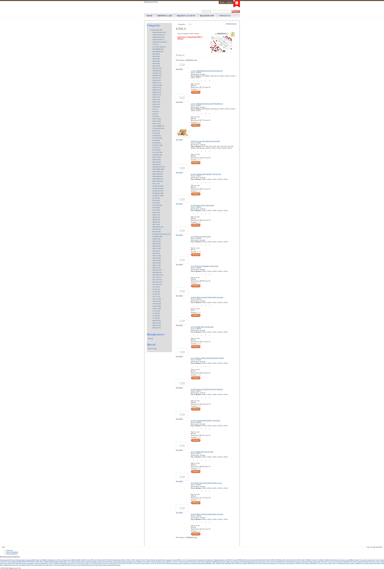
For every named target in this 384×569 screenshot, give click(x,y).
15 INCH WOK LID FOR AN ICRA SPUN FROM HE (207, 389)
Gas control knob (36, 565)
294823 (56, 561)
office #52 (15, 563)
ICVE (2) (155, 114)
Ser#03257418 (216, 561)
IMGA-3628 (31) (157, 174)
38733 (104, 560)
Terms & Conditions (12, 552)
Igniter (272, 563)
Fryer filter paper (47, 565)
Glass (100, 560)
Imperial (150, 338)
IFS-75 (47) (156, 147)
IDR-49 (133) (156, 121)
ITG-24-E (81, 563)
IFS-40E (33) (156, 135)
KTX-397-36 (74, 563)
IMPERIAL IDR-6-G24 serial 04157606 (288, 560)
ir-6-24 (136, 563)
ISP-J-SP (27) (156, 277)
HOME (149, 15)
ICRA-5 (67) (156, 107)
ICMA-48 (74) (156, 90)
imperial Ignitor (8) (158, 37)
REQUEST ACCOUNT (186, 15)
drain (79, 565)
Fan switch (363, 560)
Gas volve (15, 565)
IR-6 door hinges (144, 563)
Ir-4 (151, 563)
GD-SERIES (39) (157, 51)
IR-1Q (154, 563)
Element (12, 560)
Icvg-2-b (320, 563)
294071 (128, 560)
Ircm (109, 563)
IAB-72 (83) (156, 66)
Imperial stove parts (176, 563)
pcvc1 (334, 561)
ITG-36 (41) (156, 289)
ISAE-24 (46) (156, 239)
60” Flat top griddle (10, 561)
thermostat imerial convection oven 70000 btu (157, 561)
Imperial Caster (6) (158, 35)
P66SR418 (346, 561)
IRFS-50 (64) (156, 231)
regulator (169, 560)
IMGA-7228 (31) (157, 181)
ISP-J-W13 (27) (157, 282)
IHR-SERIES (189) (158, 169)
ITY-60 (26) (156, 318)
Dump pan (74, 565)
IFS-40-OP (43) (157, 138)
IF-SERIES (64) (157, 155)
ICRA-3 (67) (156, 102)
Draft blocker (86, 565)
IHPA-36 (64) (156, 162)
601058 (19, 561)
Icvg (347, 560)
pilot (8, 560)
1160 (136, 560)
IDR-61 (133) (156, 123)
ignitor (264, 563)
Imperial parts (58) (156, 30)
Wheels (148, 560)
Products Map (152, 348)
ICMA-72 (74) (156, 95)
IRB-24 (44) (156, 212)
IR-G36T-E (130, 563)
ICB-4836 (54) (157, 71)
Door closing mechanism (107, 565)
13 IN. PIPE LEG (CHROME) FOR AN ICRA (204, 266)
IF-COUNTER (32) (158, 128)
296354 (46, 561)
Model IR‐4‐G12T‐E (47, 563)
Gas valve (28, 560)
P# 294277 (353, 561)
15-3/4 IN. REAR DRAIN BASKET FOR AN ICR (205, 420)
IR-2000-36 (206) (158, 188)
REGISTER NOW (207, 15)
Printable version (231, 24)
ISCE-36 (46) (156, 258)
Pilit (322, 561)
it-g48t (86, 563)
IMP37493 (250, 563)
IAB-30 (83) (156, 56)
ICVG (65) (155, 116)
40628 (73, 560)
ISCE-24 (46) (156, 255)
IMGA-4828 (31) (157, 176)
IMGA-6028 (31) (157, 179)
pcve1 (325, 561)
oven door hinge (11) (159, 47)
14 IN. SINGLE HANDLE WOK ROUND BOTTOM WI (207, 358)
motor (235, 560)
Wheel (153, 560)
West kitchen (81, 561)
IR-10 (164, 563)
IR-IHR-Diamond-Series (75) (161, 234)
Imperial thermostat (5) (159, 42)
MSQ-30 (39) (156, 320)
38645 (33, 561)
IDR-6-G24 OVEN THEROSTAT (308, 563)
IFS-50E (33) (156, 143)
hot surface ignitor (368, 563)
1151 (140, 560)
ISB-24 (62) (156, 251)
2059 (133, 560)
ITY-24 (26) (156, 311)
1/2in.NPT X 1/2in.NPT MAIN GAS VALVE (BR (205, 141)
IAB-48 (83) (156, 61)
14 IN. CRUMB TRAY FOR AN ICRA (202, 327)
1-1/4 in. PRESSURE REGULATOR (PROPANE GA (207, 104)
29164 (62, 561)
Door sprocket (94, 565)
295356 (51, 561)
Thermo (175, 561)
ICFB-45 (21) (156, 80)
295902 (44, 560)
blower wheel (67, 560)
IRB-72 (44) (156, 224)
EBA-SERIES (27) (158, 49)
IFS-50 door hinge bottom (285, 563)
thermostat (3, 560)
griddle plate (7, 565)
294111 (123, 560)
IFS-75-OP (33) (157, 152)
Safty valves (230, 561)
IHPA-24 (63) (156, 159)
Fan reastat (60, 565)
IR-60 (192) (156, 207)
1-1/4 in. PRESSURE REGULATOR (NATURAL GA (206, 71)
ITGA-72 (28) (156, 308)
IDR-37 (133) (156, 119)
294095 (78, 560)
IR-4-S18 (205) (157, 205)
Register (229, 2)
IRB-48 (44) (156, 219)
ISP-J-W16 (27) (157, 284)
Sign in (222, 2)
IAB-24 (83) (156, 54)
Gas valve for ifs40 (24, 565)
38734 (34, 560)
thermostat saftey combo (93, 561)
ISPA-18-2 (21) (157, 270)
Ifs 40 (296, 563)
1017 (144, 560)
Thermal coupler (183, 561)
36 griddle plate (116, 560)
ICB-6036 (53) (157, 75)
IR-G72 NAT (122, 563)
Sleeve (163, 560)
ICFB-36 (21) (156, 78)
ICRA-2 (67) (156, 99)
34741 (42, 561)
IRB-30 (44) (156, 215)
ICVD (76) (155, 111)
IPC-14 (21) (156, 183)
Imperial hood (201, 563)
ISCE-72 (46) (156, 265)
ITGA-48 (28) (156, 304)
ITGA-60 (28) (156, 306)
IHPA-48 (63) (156, 164)
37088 (37, 561)
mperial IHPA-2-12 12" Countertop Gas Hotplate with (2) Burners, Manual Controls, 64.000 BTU (202, 560)
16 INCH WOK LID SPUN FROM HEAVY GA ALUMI (207, 514)
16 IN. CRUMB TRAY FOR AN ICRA (202, 452)
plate (318, 561)
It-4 (90, 563)
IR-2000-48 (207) (158, 191)
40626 (24, 561)
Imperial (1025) (157, 85)
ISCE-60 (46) (156, 263)
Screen (224, 561)
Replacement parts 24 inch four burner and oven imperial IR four (265, 561)
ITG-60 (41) (156, 294)
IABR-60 (351, 560)
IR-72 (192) (156, 210)
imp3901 (244, 563)
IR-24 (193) (156, 198)
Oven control (8, 563)
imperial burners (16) (159, 32)
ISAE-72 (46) (156, 248)
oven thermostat (363, 561)
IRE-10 (97, 563)
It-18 (93, 563)
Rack (53, 560)
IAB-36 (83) (156, 59)
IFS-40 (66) (156, 133)
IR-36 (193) (156, 200)
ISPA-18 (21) (156, 267)
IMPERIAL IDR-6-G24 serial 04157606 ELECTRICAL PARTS (256, 560)
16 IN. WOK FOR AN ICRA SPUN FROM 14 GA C (206, 483)
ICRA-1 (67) (156, 97)
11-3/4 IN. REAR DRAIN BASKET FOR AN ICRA (206, 174)
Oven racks (372, 561)
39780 (28, 561)
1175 (69, 561)
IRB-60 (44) (156, 222)
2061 (65, 561)
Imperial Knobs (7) (158, 39)
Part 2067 (339, 561)
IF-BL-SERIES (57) (158, 126)
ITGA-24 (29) (156, 299)
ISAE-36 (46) (156, 241)
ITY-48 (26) (156, 316)
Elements (68, 565)
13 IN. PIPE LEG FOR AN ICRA (201, 236)
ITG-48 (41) (156, 292)
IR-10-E (159, 563)
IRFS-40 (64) (156, 229)
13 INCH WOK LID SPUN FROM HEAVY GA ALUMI (207, 297)
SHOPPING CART (164, 15)
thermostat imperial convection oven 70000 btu (128, 561)
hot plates (377, 563)
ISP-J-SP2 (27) (157, 279)
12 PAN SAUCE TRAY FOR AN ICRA (202, 205)
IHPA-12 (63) (156, 157)
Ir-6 (56, 560)
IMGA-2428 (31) (157, 171)
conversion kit (371, 560)
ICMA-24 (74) (156, 83)
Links (68, 563)
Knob (88, 560)
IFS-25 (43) (156, 131)
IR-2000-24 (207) (158, 186)
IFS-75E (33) (156, 150)
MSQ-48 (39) (156, 325)
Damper (117, 565)
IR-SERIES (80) (157, 236)
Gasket (357, 560)
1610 (37, 560)
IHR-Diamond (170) (158, 167)
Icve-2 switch (328, 563)
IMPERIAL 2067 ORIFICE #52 (215, 563)
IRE (101, 563)
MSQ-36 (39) (156, 323)
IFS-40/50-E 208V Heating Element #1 (329, 560)
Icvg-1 (344, 560)
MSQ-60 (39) (156, 328)
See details (179, 69)
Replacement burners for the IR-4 (297, 561)
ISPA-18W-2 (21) (157, 275)
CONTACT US (224, 15)
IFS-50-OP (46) (157, 145)
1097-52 (73, 561)
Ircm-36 (104, 563)
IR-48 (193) (156, 203)
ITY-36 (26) (156, 313)
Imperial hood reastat (189, 563)
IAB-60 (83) (156, 63)
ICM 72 (334, 563)
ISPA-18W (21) (157, 272)
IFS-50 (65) (156, 140)
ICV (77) (155, 109)
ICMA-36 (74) (156, 87)
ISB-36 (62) (156, 253)
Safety (49, 560)
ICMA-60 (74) (156, 92)
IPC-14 (60, 560)
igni (276, 563)
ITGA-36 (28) (156, 301)
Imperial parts (181, 24)
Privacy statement (11, 553)
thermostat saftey (107, 561)
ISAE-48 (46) (156, 243)
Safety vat (238, 561)
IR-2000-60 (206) (158, 193)
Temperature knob (194, 561)
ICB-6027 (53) (157, 73)
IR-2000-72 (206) (158, 195)
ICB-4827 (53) (157, 68)
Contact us (9, 550)
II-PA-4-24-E (258, 563)
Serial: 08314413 (206, 561)
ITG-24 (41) (156, 287)
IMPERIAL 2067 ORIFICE (233, 563)
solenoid (158, 560)
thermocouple (20, 560)
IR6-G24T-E (114, 563)
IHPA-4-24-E (94, 560)
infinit (167, 563)
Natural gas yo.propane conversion (30, 563)
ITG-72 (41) (156, 296)
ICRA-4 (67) (156, 104)
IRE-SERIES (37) (157, 227)
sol (41, 560)
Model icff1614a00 (60, 563)
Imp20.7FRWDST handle (308, 560)
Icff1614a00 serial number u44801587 (350, 563)
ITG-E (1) (155, 44)
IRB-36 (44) (156, 217)
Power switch (312, 561)
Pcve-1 (330, 561)
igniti (268, 563)
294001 (83, 560)
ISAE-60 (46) (156, 246)
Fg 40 (55, 565)
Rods (243, 561)
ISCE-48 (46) (156, 260)
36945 (109, 560)
